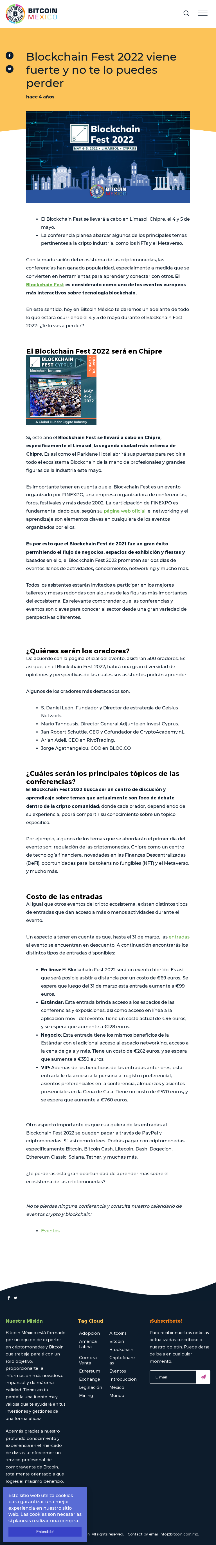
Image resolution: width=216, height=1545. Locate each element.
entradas (179, 937)
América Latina (88, 1344)
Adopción (89, 1333)
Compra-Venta (88, 1360)
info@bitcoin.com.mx (179, 1534)
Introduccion (123, 1379)
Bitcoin (116, 1341)
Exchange (89, 1379)
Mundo (116, 1395)
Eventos (50, 1230)
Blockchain (121, 1349)
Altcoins (117, 1333)
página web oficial (124, 511)
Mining (86, 1395)
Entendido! (45, 1532)
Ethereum (89, 1370)
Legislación (90, 1387)
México (116, 1387)
